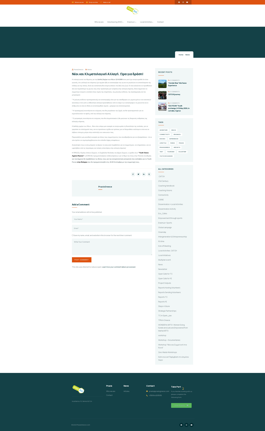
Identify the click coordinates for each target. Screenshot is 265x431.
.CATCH (161, 176)
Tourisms (170, 151)
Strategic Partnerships (167, 311)
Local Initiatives (164, 255)
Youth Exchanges (166, 156)
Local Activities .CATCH (167, 250)
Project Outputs (164, 283)
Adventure (163, 130)
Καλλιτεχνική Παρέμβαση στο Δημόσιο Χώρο (173, 358)
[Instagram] (183, 2)
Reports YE (162, 301)
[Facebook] (179, 2)
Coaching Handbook (166, 186)
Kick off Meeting (164, 246)
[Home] (132, 10)
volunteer (182, 151)
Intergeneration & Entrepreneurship (172, 236)
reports (177, 147)
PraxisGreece (78, 69)
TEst (161, 151)
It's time (161, 241)
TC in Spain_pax (165, 315)
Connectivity (163, 195)
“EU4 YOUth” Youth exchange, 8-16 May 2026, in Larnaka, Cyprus (179, 108)
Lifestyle (163, 143)
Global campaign (165, 227)
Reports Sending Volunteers (169, 292)
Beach (174, 130)
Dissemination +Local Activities (170, 204)
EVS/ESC (162, 139)
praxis (181, 143)
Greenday (162, 232)
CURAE (161, 199)
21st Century (163, 181)
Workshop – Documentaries (169, 340)
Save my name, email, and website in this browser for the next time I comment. (103, 235)
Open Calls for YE (165, 278)
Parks (172, 143)
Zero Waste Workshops (167, 352)
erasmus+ (177, 134)
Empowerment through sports (170, 218)
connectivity (165, 134)
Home (181, 55)
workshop (162, 335)
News (187, 55)
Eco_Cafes (162, 213)
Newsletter (162, 269)
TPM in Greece (164, 320)
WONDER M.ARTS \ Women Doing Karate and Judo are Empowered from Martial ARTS (173, 328)
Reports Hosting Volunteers (169, 288)
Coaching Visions (165, 190)
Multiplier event (164, 260)
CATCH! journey (174, 94)
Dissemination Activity (167, 209)
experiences (173, 139)
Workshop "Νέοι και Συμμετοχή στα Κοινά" (172, 346)
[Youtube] (187, 2)
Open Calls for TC (165, 274)
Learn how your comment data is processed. (119, 267)
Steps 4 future (164, 306)
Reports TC (162, 297)
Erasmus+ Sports (165, 223)
